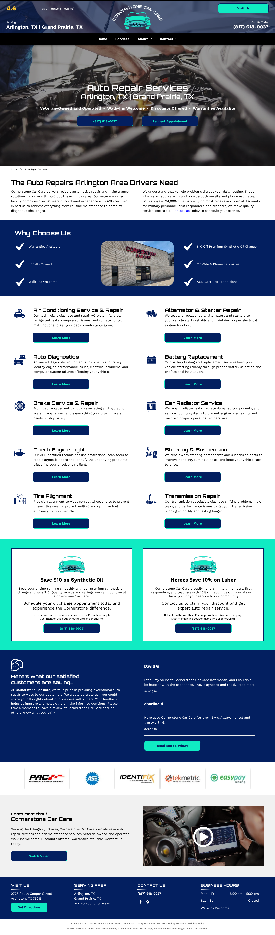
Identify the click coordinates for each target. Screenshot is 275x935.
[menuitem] (102, 39)
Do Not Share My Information (105, 923)
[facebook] (141, 902)
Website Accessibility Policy (190, 923)
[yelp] (148, 902)
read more (246, 685)
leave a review (51, 708)
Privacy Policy (78, 923)
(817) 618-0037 (251, 27)
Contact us (181, 211)
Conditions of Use (132, 923)
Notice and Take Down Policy (159, 923)
